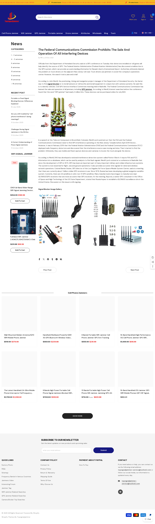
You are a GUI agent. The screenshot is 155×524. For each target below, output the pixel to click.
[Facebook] (39, 259)
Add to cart (20, 201)
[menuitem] (23, 55)
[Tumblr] (52, 259)
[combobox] (65, 17)
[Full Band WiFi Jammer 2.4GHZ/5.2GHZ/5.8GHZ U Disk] (23, 221)
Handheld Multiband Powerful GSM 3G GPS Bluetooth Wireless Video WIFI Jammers (57, 336)
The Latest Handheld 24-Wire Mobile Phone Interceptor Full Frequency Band (19, 391)
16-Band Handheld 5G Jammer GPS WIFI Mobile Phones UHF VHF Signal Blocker (134, 391)
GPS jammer (87, 89)
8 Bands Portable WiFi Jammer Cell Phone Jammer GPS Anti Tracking (96, 336)
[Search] (68, 17)
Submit (104, 450)
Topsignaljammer (23, 517)
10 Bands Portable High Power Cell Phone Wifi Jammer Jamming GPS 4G (97, 391)
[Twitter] (44, 259)
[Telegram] (57, 259)
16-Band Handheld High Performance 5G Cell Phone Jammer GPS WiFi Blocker (135, 336)
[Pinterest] (48, 259)
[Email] (61, 259)
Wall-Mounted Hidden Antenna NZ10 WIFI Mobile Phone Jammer (19, 336)
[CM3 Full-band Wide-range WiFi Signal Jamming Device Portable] (23, 172)
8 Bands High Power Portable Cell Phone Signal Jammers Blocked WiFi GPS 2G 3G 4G (57, 391)
